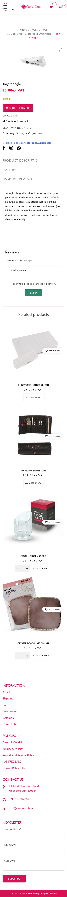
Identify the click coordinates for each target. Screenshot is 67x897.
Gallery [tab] (9, 170)
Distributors (9, 711)
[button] (33, 116)
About (6, 692)
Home (23, 29)
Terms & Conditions (14, 742)
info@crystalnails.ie (21, 808)
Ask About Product (17, 121)
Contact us (9, 724)
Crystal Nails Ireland (28, 893)
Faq (5, 705)
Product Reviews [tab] (17, 179)
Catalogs (8, 717)
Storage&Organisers (39, 33)
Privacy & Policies (13, 748)
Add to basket (20, 108)
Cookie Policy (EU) (14, 768)
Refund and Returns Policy (18, 755)
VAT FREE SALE (12, 761)
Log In (33, 292)
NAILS (34, 29)
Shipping (8, 698)
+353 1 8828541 (20, 799)
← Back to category (27, 142)
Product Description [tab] (22, 160)
